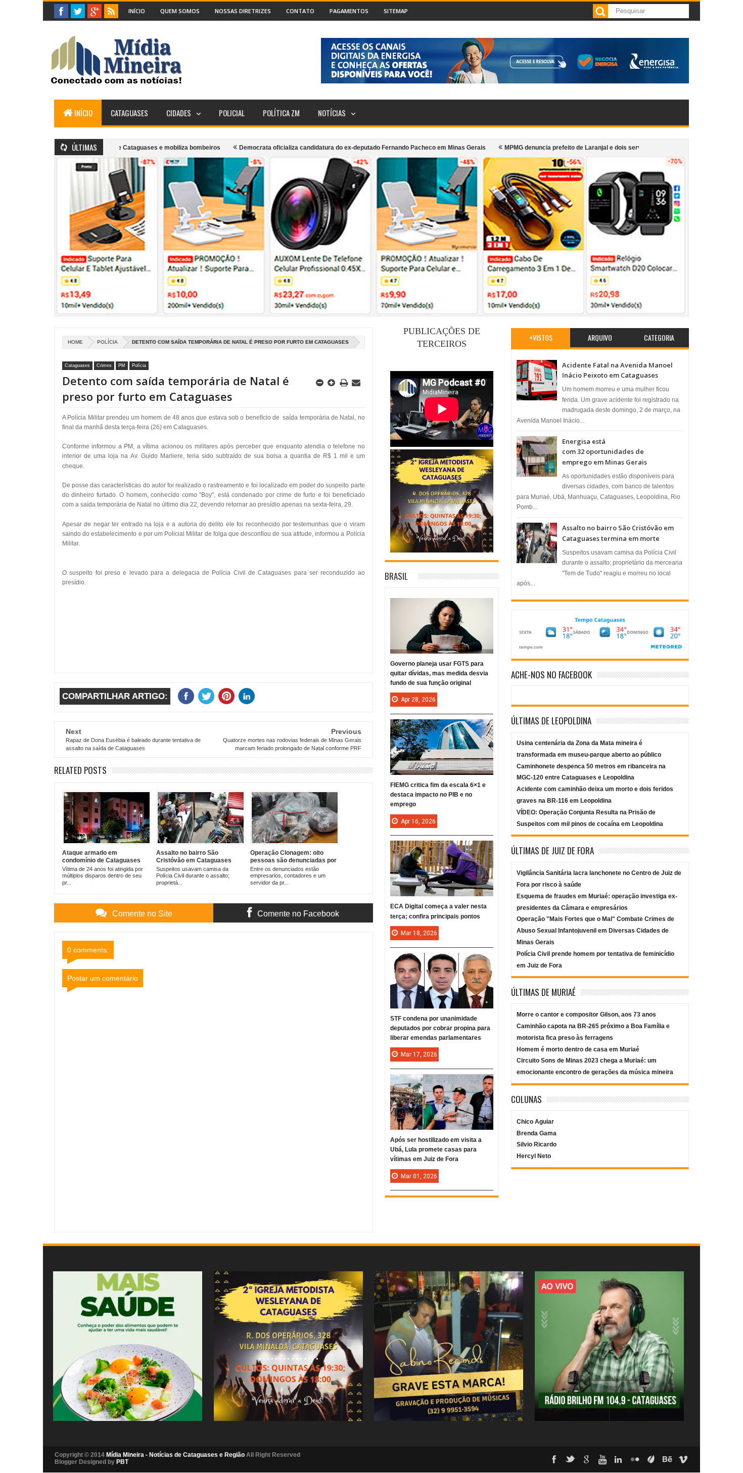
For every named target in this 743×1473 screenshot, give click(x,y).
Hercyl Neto (534, 1156)
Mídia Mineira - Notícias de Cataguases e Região (175, 1454)
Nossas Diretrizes (243, 11)
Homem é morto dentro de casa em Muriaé (578, 1049)
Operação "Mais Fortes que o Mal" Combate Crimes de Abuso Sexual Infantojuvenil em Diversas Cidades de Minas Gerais (595, 930)
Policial (232, 112)
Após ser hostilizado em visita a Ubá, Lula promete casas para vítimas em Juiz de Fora (436, 1149)
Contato (300, 11)
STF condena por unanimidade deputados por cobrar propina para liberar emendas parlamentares (440, 1028)
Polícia (107, 342)
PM (121, 365)
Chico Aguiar (535, 1121)
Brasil (396, 576)
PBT (122, 1461)
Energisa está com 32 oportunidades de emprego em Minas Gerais (604, 452)
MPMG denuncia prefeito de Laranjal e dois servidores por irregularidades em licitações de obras (599, 147)
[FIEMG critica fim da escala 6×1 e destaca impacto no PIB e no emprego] (442, 729)
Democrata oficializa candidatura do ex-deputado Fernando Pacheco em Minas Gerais (318, 147)
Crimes (104, 365)
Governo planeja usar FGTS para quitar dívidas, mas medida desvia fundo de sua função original (439, 673)
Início (136, 11)
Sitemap (396, 11)
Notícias (332, 112)
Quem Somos (180, 11)
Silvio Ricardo (536, 1144)
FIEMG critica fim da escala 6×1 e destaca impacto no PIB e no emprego (438, 794)
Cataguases (129, 112)
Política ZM (281, 112)
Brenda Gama (536, 1133)
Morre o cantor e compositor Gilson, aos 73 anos (586, 1014)
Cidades (178, 112)
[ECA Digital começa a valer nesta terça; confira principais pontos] (442, 851)
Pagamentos (349, 11)
